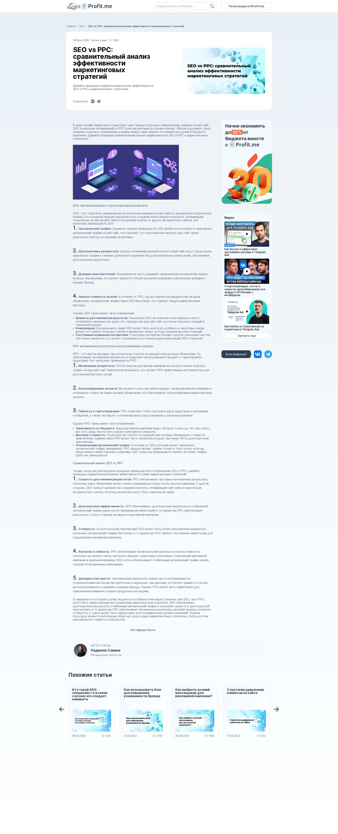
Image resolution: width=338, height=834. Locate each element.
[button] (246, 234)
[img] (258, 354)
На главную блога (142, 630)
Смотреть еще (247, 335)
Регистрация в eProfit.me (246, 6)
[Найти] (212, 6)
